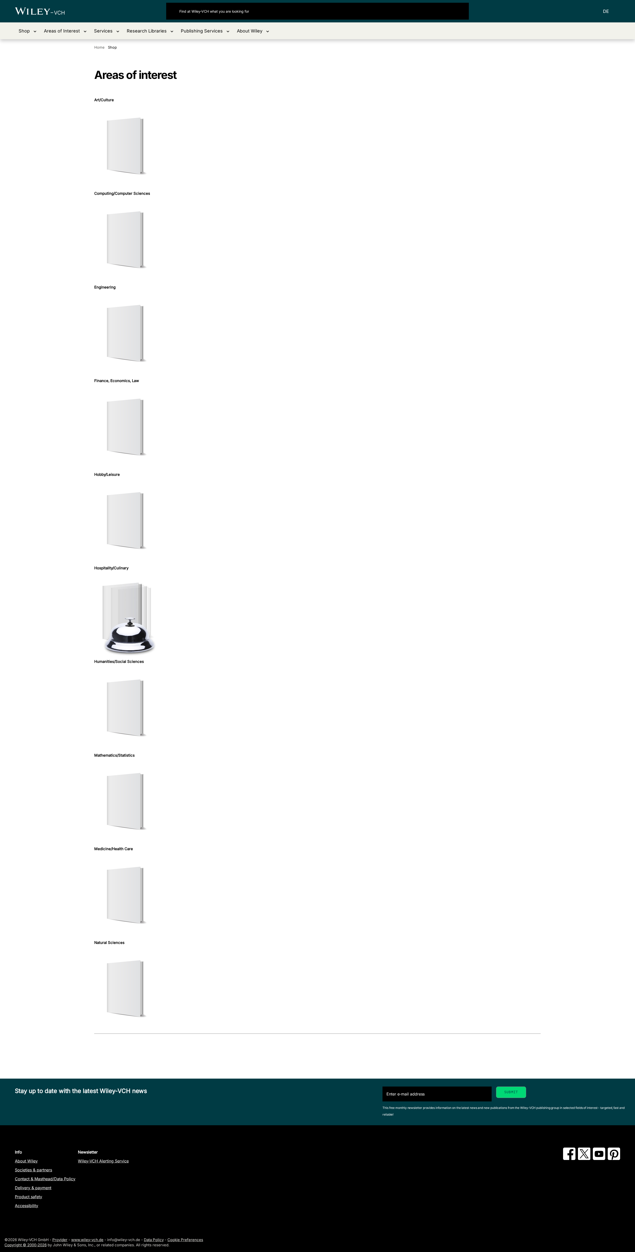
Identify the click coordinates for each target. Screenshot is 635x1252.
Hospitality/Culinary (111, 568)
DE (606, 11)
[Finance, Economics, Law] (317, 428)
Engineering (105, 287)
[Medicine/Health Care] (317, 896)
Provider (59, 1239)
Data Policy (154, 1239)
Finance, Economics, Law (116, 381)
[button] (27, 31)
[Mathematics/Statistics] (317, 802)
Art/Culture (104, 100)
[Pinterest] (614, 1158)
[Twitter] (584, 1158)
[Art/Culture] (317, 147)
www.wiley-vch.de (87, 1239)
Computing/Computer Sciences (122, 193)
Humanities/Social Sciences (119, 661)
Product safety (28, 1196)
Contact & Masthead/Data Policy (45, 1178)
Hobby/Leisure (107, 474)
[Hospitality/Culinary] (317, 615)
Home (99, 47)
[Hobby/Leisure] (317, 521)
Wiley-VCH (44, 11)
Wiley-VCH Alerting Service (103, 1160)
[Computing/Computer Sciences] (317, 240)
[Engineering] (317, 334)
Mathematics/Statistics (114, 755)
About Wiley (26, 1160)
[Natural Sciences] (317, 989)
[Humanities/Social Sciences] (317, 709)
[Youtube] (599, 1158)
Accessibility (26, 1205)
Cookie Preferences (185, 1239)
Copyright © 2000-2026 (25, 1245)
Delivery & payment (33, 1187)
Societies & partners (33, 1169)
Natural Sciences (109, 942)
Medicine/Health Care (113, 849)
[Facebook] (569, 1158)
